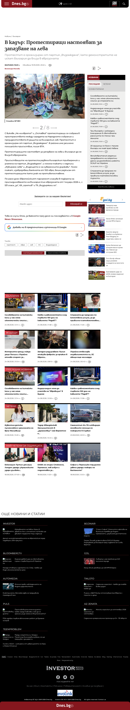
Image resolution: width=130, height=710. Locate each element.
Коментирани (96, 89)
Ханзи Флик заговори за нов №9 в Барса (114, 220)
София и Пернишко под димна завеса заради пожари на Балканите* (85, 467)
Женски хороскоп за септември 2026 (111, 609)
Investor (9, 523)
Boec (59, 660)
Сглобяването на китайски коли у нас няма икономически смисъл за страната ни (105, 98)
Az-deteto (97, 657)
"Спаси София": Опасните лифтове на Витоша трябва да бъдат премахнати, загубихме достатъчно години (105, 532)
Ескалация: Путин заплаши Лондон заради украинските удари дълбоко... (19, 467)
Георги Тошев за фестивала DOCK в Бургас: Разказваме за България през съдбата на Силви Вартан (103, 542)
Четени (107, 84)
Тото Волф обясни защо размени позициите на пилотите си (115, 262)
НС (39, 245)
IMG (4, 657)
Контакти (46, 686)
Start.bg (109, 657)
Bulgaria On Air (34, 657)
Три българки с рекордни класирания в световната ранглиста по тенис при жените (103, 134)
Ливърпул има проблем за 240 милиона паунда (112, 207)
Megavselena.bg (67, 660)
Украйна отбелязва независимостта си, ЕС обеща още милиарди (82, 354)
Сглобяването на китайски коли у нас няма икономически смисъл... (18, 318)
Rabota (90, 657)
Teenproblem (12, 629)
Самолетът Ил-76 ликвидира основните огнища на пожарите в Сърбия (85, 428)
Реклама (58, 686)
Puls (6, 604)
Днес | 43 (67, 4)
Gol (86, 553)
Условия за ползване (92, 686)
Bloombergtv (12, 553)
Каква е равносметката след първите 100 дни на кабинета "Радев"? (105, 120)
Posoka (125, 657)
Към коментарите (57, 253)
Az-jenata (90, 604)
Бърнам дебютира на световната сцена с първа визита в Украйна (29, 560)
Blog (103, 657)
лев (31, 245)
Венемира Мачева (12, 69)
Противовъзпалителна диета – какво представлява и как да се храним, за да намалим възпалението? (30, 612)
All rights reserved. (61, 699)
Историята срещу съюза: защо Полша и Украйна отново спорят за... (18, 354)
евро (23, 245)
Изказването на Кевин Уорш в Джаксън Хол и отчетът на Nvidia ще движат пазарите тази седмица (30, 531)
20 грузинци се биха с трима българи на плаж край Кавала (104, 147)
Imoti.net (84, 657)
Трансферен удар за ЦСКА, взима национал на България (115, 274)
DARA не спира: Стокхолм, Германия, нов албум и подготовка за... (51, 467)
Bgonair (89, 523)
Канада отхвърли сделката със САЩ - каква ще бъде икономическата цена (22, 569)
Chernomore (117, 657)
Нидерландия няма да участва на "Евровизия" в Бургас (105, 109)
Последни (94, 84)
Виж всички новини (106, 187)
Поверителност (72, 686)
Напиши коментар (33, 253)
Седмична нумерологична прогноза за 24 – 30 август (105, 618)
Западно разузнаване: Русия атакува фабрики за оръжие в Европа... (52, 354)
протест (11, 245)
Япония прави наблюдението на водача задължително (28, 585)
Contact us (102, 699)
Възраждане (51, 245)
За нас (30, 686)
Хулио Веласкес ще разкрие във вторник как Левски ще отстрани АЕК (114, 248)
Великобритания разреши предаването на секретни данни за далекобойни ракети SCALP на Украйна (105, 159)
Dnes (16, 657)
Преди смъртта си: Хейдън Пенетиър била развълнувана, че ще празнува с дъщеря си (30, 637)
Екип (36, 686)
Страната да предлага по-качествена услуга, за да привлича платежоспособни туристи (104, 174)
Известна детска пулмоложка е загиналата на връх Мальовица (19, 428)
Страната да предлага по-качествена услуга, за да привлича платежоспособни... (85, 318)
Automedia (10, 578)
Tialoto (89, 578)
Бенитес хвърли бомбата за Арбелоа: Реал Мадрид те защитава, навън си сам (105, 236)
